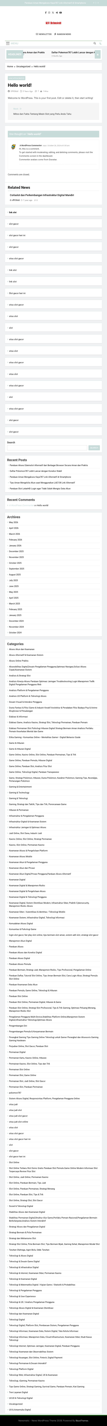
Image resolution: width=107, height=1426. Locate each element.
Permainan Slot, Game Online (22, 1075)
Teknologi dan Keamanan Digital (24, 1314)
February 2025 (15, 609)
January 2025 (15, 615)
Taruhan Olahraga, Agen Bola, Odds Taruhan (29, 1250)
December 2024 (16, 621)
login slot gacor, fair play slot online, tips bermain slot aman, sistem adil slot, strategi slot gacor (53, 935)
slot (11, 328)
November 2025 (16, 557)
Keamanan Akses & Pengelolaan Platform (28, 850)
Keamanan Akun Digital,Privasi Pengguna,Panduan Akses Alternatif (40, 874)
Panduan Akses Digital (19, 958)
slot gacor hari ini (17, 235)
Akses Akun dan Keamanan (21, 649)
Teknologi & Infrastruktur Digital (24, 1267)
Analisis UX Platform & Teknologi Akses (27, 696)
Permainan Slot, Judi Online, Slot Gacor (27, 1081)
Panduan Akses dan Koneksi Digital (25, 952)
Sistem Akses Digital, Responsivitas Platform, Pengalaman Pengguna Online (44, 1098)
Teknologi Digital (17, 1319)
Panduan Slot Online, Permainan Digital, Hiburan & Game (35, 1002)
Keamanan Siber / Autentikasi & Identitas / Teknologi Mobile (37, 912)
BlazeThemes (82, 1420)
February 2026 (15, 539)
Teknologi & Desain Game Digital (24, 1261)
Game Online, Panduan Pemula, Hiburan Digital (30, 760)
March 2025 (14, 603)
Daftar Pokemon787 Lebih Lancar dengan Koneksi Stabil (70, 52)
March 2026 (14, 534)
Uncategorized (16, 78)
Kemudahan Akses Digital (21, 923)
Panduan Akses (16, 946)
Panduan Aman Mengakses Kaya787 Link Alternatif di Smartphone (40, 477)
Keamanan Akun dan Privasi (22, 868)
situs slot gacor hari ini (20, 1139)
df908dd (14, 91)
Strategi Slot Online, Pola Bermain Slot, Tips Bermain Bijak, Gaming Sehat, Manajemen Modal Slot (54, 1244)
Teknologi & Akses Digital (21, 1255)
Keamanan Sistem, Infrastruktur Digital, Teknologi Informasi (37, 917)
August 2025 (15, 574)
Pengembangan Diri (18, 1026)
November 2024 (16, 627)
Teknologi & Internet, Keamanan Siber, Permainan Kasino (35, 1273)
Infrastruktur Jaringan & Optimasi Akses (27, 827)
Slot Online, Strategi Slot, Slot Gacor (26, 1200)
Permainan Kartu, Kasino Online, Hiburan (27, 1058)
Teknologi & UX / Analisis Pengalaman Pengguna (31, 1302)
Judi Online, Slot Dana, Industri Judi (25, 833)
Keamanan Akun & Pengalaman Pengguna (28, 862)
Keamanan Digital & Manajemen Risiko (27, 885)
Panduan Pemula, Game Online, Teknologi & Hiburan (33, 990)
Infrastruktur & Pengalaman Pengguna (26, 816)
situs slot (13, 316)
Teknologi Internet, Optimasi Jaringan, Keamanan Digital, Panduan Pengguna (44, 1346)
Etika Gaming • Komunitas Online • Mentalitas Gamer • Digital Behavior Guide (44, 737)
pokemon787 (15, 1093)
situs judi (13, 1104)
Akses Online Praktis (18, 661)
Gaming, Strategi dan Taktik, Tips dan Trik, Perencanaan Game (37, 804)
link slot (13, 270)
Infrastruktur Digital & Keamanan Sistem (27, 821)
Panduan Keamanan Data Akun (23, 984)
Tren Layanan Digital (18, 1392)
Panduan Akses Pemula (20, 964)
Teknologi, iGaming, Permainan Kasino (27, 1380)
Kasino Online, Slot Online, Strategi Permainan (30, 839)
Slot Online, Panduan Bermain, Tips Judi (27, 1183)
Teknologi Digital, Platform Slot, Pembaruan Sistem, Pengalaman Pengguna (44, 1325)
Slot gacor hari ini (17, 293)
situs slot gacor (16, 258)
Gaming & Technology (19, 792)
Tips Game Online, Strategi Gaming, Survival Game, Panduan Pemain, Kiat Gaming (46, 1386)
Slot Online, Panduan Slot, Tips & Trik (26, 1194)
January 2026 (15, 545)
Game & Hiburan (16, 743)
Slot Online (14, 1162)
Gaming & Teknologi (18, 798)
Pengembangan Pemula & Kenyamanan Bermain (31, 1031)
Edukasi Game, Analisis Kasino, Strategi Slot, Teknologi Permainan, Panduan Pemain (48, 722)
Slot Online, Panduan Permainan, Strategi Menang (32, 1189)
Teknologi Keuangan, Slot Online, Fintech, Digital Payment (35, 1357)
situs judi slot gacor (18, 1116)
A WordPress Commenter (31, 145)
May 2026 (13, 522)
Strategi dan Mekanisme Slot (22, 1238)
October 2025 (15, 563)
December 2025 (16, 551)
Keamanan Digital (17, 879)
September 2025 (16, 568)
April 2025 (13, 598)
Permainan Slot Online (19, 1069)
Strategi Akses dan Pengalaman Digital (27, 1226)
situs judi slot (15, 1110)
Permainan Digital (17, 1052)
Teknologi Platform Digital (21, 1369)
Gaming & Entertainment (20, 787)
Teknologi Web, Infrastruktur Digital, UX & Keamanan (33, 1375)
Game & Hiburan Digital (20, 749)
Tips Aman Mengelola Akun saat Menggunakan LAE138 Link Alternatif (53, 3)
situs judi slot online (18, 1122)
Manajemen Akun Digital (20, 941)
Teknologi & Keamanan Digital (23, 1279)
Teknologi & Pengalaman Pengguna (25, 1290)
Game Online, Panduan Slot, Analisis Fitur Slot (30, 766)
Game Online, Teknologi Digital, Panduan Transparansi (34, 772)
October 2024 (15, 632)
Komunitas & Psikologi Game (22, 929)
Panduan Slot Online (18, 996)
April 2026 (13, 528)
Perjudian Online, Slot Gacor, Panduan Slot (28, 1046)
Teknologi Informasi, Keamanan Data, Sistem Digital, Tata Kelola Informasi (43, 1331)
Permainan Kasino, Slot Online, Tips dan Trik (29, 1064)
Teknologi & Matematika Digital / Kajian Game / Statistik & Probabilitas (42, 1284)
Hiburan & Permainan (19, 810)
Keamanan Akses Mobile (20, 856)
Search (11, 442)
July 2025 (13, 580)
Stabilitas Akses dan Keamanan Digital (27, 1212)
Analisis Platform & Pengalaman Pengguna (29, 690)
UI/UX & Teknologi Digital (21, 1398)
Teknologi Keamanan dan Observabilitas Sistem (31, 1351)
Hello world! (42, 505)
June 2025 (14, 586)
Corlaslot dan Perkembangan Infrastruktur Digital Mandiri (42, 195)
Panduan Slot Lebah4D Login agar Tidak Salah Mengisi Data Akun (40, 488)
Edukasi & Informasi (18, 716)
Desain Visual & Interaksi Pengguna (25, 702)
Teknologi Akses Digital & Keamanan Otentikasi (31, 1308)
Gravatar (53, 159)
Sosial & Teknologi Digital (21, 1206)
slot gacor (14, 224)
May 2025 (13, 592)
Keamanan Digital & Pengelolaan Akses (27, 891)
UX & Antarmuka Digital (20, 1409)
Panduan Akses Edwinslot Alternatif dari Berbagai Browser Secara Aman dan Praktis (49, 465)
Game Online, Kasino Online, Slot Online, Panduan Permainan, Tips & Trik (42, 754)
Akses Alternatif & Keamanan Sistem (26, 655)
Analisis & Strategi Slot (20, 675)
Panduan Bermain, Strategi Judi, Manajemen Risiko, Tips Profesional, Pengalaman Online (50, 970)
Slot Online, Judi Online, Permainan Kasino (28, 1177)
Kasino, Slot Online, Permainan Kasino (26, 845)
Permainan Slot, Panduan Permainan (26, 1087)
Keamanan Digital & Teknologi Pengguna (28, 897)
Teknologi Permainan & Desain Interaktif (27, 1363)
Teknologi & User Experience (22, 1296)
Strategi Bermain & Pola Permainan (25, 1232)
